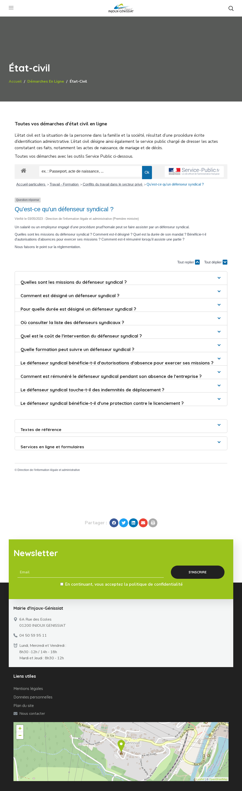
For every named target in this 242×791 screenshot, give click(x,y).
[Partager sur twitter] (123, 522)
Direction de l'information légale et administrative (48, 470)
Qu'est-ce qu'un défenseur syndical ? (175, 184)
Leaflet (200, 779)
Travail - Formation (64, 184)
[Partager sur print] (152, 522)
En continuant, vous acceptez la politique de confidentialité (124, 584)
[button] (231, 8)
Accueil (15, 81)
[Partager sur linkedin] (133, 522)
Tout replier (186, 262)
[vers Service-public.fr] (194, 172)
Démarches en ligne (45, 81)
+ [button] (20, 728)
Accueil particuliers (31, 184)
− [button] (20, 735)
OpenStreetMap (218, 779)
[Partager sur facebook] (113, 522)
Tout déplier (213, 262)
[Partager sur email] (143, 522)
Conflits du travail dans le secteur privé (113, 184)
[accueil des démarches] (23, 170)
